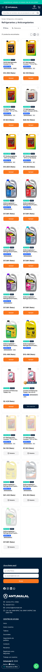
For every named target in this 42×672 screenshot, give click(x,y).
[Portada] (11, 7)
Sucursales (6, 634)
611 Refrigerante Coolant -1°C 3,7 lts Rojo (10, 439)
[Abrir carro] (39, 7)
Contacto (6, 644)
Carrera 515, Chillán (12, 602)
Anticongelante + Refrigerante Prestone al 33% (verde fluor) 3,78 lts (11, 346)
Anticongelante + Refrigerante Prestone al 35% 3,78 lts (30, 345)
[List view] (38, 34)
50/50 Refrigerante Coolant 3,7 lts (10, 63)
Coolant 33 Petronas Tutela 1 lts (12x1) (30, 391)
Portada (4, 19)
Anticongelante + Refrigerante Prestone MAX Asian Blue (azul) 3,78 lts (11, 205)
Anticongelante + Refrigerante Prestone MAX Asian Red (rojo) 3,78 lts (30, 205)
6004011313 (10, 605)
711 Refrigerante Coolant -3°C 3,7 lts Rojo (30, 439)
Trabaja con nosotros (10, 657)
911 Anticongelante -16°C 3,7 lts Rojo (10, 157)
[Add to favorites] (18, 40)
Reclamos (6, 647)
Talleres (5, 631)
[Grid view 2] (34, 34)
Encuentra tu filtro (12, 667)
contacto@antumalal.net (14, 608)
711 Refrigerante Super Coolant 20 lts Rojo (30, 110)
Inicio (5, 623)
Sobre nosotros (8, 627)
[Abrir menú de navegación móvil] (3, 7)
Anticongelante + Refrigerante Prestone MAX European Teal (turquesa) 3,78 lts (30, 252)
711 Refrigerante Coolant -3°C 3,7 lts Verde (10, 110)
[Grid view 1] (31, 34)
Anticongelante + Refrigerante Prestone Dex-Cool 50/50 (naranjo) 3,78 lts (30, 487)
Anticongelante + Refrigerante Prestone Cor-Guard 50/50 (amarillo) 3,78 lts (11, 487)
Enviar (21, 581)
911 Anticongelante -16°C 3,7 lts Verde (29, 157)
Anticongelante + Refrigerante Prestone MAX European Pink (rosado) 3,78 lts (11, 252)
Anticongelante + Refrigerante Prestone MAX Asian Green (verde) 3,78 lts (11, 533)
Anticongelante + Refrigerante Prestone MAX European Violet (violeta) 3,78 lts (11, 299)
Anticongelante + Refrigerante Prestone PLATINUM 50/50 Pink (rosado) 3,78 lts (30, 299)
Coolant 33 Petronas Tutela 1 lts (10, 391)
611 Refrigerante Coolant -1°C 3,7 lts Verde (29, 63)
